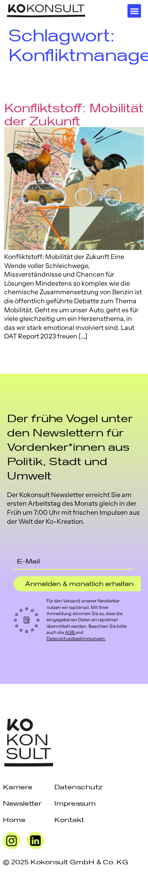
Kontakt (69, 819)
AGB (70, 632)
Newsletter (22, 803)
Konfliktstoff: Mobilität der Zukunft (73, 114)
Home (14, 819)
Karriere (17, 787)
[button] (134, 11)
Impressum (75, 803)
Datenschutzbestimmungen (76, 638)
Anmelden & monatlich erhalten (79, 583)
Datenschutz (78, 787)
